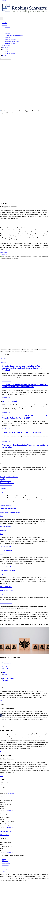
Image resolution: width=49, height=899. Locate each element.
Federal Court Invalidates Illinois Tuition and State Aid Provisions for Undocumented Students (25, 386)
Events (6, 51)
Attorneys (7, 27)
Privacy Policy (6, 863)
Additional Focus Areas (11, 43)
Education (7, 33)
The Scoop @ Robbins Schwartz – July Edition (21, 432)
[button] (2, 475)
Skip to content (3, 0)
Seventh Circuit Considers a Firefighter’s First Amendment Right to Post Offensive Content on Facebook (22, 368)
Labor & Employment (10, 39)
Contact (4, 55)
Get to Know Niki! (10, 401)
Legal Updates (6, 45)
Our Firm (4, 23)
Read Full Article (6, 381)
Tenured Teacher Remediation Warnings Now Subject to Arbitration (25, 446)
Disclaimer (5, 861)
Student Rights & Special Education (14, 35)
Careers (4, 859)
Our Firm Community (8, 47)
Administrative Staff (10, 29)
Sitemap (4, 867)
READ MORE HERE (6, 526)
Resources (5, 49)
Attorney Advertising (7, 869)
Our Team (4, 25)
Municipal (7, 37)
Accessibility (5, 865)
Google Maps (10, 793)
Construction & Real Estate (12, 41)
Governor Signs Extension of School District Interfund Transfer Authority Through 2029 (24, 417)
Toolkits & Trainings (10, 53)
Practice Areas (6, 31)
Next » (1, 700)
